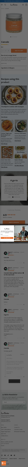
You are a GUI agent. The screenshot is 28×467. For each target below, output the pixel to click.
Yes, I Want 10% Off (7, 237)
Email (1, 234)
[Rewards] (3, 463)
